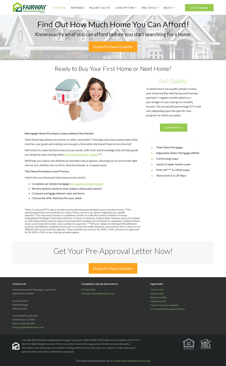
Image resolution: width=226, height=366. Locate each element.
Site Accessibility (158, 297)
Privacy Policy (156, 293)
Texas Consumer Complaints (164, 305)
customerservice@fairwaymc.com (97, 293)
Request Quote (99, 7)
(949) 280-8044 (27, 323)
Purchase (59, 7)
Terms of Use (156, 289)
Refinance (77, 7)
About (168, 7)
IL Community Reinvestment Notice (167, 309)
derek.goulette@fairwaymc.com (28, 327)
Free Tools (149, 7)
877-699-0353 (88, 289)
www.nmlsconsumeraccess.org (132, 360)
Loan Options (125, 7)
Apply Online (199, 7)
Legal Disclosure (158, 301)
